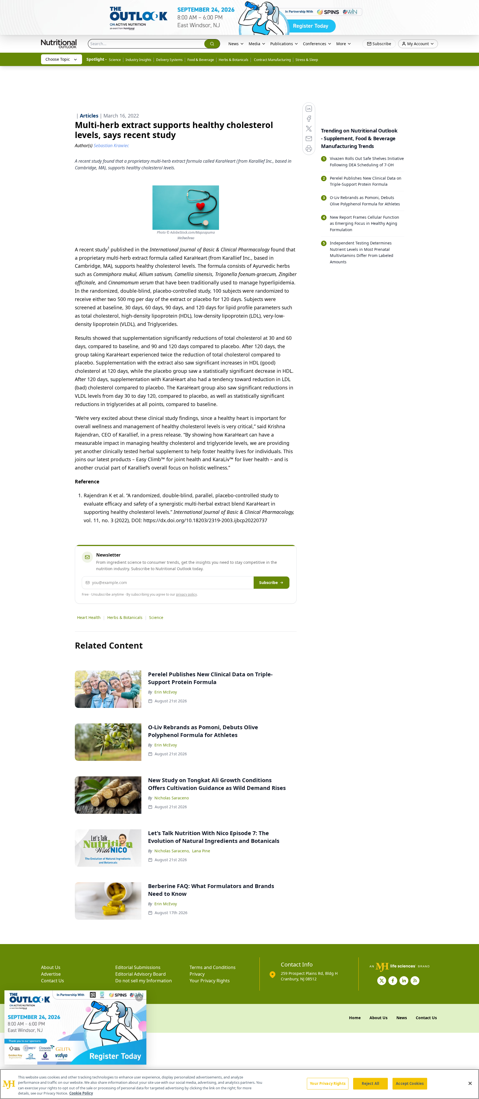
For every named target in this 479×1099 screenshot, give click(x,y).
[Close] (470, 1083)
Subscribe (268, 582)
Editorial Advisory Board (140, 974)
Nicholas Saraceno (171, 797)
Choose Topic (57, 59)
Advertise (51, 974)
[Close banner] (472, 7)
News (233, 43)
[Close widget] (139, 997)
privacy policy (186, 594)
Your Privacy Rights (210, 981)
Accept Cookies (410, 1083)
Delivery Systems (169, 59)
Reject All (370, 1083)
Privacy (197, 974)
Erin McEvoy (165, 692)
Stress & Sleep (306, 59)
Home (355, 1017)
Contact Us (52, 981)
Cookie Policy (81, 1093)
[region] (239, 1084)
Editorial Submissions (137, 967)
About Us (50, 967)
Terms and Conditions (213, 967)
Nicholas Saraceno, (172, 850)
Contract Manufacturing (272, 59)
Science (115, 59)
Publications (281, 43)
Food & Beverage (200, 59)
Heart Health (89, 617)
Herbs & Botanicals (233, 59)
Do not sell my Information (143, 981)
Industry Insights (138, 59)
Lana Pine (201, 850)
